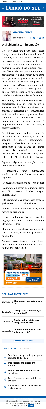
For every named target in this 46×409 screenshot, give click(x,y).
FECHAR (31, 405)
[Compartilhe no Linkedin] (43, 38)
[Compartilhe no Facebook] (37, 38)
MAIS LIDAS (10, 348)
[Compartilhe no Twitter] (40, 38)
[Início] (23, 9)
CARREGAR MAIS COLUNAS (23, 341)
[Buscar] (43, 8)
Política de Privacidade (19, 405)
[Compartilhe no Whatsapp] (31, 38)
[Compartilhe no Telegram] (34, 38)
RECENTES (25, 348)
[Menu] (3, 8)
